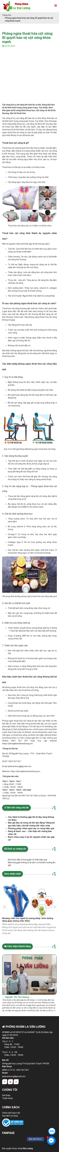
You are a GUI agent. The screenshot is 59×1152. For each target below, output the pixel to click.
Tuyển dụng (7, 1098)
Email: (5, 1073)
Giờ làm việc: (8, 1038)
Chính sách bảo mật (11, 1113)
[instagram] (16, 1081)
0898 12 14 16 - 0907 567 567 (15, 1070)
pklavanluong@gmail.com (13, 1076)
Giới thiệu (6, 1095)
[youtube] (10, 1081)
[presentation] (4, 905)
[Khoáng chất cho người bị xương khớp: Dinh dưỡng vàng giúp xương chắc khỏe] (28, 899)
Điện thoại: (7, 1066)
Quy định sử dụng (10, 1116)
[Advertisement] (29, 79)
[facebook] (4, 1081)
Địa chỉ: (5, 1060)
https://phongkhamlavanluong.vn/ (17, 743)
